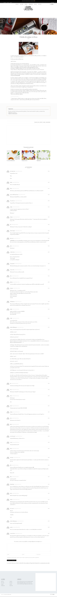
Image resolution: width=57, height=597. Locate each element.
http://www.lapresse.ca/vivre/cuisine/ (16, 340)
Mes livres (21, 4)
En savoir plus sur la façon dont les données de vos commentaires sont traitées (37, 563)
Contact (8, 2)
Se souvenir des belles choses (11, 160)
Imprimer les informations (12, 113)
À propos (4, 2)
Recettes (17, 4)
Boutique (35, 4)
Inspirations (31, 4)
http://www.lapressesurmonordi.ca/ (16, 342)
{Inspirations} (39, 160)
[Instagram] (52, 594)
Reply (49, 182)
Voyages (26, 4)
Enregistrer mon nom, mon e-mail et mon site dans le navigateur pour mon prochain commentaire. (23, 557)
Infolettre (39, 4)
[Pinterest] (53, 2)
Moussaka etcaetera (24, 160)
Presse (11, 2)
